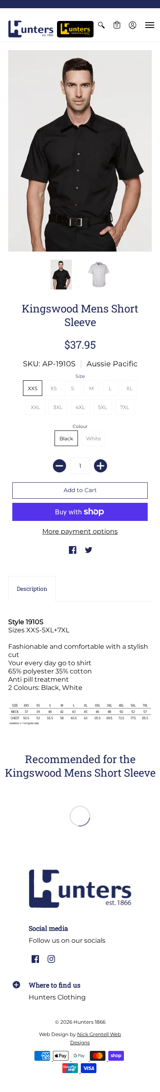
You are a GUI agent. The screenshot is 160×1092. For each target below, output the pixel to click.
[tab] (32, 589)
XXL (35, 407)
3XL (57, 407)
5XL (102, 407)
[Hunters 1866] (30, 29)
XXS (32, 388)
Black (66, 438)
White (93, 438)
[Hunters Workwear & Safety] (75, 29)
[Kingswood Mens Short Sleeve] (61, 275)
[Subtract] (59, 465)
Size (80, 376)
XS (53, 388)
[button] (101, 25)
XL (129, 388)
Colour (80, 426)
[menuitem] (101, 25)
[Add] (100, 465)
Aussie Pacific (112, 363)
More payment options (80, 531)
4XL (80, 407)
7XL (124, 407)
